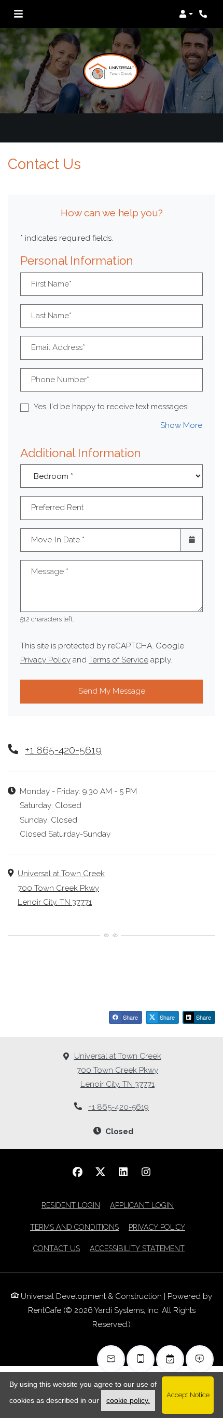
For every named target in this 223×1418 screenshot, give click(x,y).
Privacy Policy (45, 660)
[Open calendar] (191, 540)
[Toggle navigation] (18, 14)
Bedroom (108, 468)
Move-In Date (58, 539)
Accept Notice (188, 1394)
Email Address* (58, 347)
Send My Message (111, 691)
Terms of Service (118, 660)
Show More (181, 425)
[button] (186, 14)
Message (49, 571)
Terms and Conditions (74, 1226)
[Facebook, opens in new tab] (77, 1172)
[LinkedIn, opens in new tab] (123, 1172)
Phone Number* (60, 379)
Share (129, 1017)
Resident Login (70, 1205)
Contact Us (56, 1248)
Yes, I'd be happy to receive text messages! (111, 406)
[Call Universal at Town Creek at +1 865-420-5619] (204, 14)
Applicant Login (142, 1205)
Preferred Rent (57, 507)
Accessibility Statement (137, 1248)
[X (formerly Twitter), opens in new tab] (100, 1172)
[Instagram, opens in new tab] (145, 1172)
